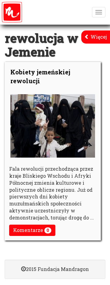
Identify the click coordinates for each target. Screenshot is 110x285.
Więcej (98, 37)
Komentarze (31, 230)
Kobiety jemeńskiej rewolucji (40, 76)
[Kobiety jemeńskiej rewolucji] (52, 126)
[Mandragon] (12, 12)
